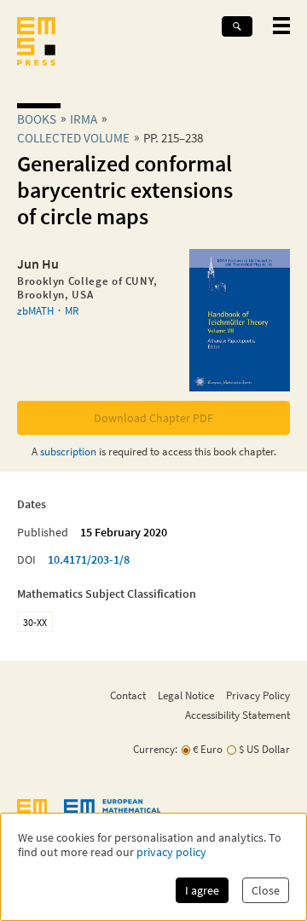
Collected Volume (73, 138)
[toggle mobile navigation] (281, 25)
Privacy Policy (258, 695)
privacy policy (171, 852)
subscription (68, 451)
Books (36, 119)
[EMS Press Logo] (36, 43)
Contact (128, 695)
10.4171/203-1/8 (89, 559)
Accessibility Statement (237, 714)
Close (266, 890)
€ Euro (208, 749)
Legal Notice (186, 695)
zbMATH (35, 310)
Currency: (155, 749)
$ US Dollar (264, 749)
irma (83, 119)
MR (71, 310)
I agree (202, 890)
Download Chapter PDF (153, 418)
